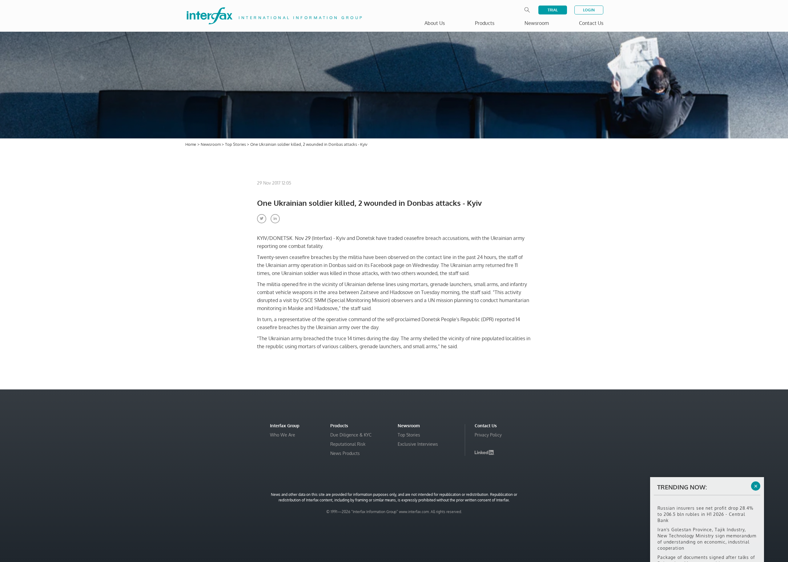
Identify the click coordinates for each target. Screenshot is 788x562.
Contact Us (591, 23)
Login (589, 10)
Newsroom (211, 144)
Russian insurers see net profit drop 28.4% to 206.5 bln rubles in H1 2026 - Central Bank (705, 505)
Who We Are (282, 434)
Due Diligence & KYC (351, 434)
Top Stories (236, 144)
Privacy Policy (488, 434)
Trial (553, 10)
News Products (345, 453)
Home (190, 144)
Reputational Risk (347, 444)
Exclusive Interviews (418, 444)
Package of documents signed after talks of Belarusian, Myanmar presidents (706, 551)
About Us (434, 23)
